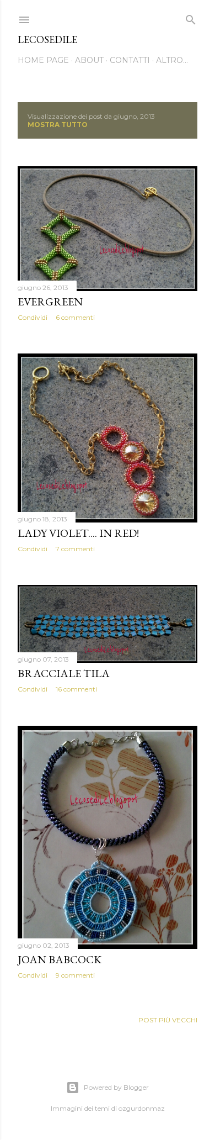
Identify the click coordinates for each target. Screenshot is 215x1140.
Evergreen (50, 301)
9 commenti (75, 975)
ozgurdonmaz (142, 1108)
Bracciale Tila (64, 673)
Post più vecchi (167, 1020)
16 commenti (76, 689)
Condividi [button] (32, 317)
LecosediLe (47, 39)
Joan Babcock (59, 959)
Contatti (130, 60)
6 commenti (75, 317)
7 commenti (75, 549)
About (89, 60)
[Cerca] (190, 17)
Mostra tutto (58, 124)
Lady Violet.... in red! (78, 533)
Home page (43, 60)
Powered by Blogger (116, 1087)
